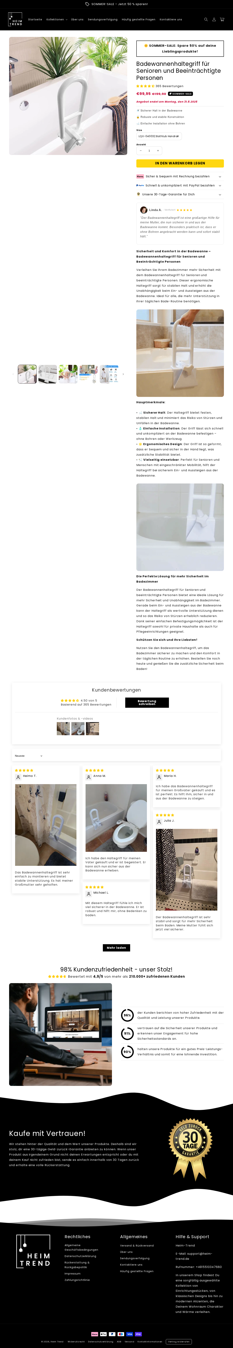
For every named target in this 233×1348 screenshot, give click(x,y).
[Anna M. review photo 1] (116, 818)
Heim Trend (57, 1341)
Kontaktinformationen (150, 1341)
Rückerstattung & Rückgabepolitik (77, 1265)
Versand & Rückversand (137, 1245)
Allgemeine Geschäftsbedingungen (81, 1247)
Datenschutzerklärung (80, 1256)
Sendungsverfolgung (135, 1258)
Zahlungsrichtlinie (77, 1280)
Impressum (73, 1273)
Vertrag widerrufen (179, 1341)
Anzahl (141, 144)
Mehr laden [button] (116, 948)
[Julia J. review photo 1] (187, 870)
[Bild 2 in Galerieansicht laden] (47, 374)
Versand (129, 1341)
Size (139, 130)
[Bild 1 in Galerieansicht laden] (27, 374)
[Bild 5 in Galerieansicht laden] (109, 374)
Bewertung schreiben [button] (147, 702)
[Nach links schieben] (13, 374)
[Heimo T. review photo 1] (46, 825)
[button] (206, 19)
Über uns (126, 1252)
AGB (119, 1341)
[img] (24, 770)
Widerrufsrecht (76, 1341)
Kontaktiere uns (131, 1265)
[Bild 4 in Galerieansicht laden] (88, 374)
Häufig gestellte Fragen (137, 1271)
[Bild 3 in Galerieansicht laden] (68, 374)
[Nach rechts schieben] (123, 374)
